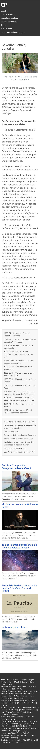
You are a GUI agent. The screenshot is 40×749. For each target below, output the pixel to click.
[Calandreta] (17, 721)
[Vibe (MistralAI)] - (8, 742)
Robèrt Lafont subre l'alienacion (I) (18, 438)
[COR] (33, 721)
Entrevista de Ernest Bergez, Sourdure (20, 435)
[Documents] (29, 717)
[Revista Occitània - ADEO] (27, 703)
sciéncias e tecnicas (9, 18)
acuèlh (3, 11)
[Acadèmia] (24, 724)
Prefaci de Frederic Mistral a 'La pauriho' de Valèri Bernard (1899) (19, 588)
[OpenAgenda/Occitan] (9, 733)
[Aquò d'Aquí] (14, 682)
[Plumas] (4, 705)
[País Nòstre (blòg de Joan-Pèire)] (13, 712)
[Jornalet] (15, 680)
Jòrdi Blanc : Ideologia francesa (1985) (20, 422)
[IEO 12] (12, 728)
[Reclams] (24, 700)
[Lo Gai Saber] (13, 700)
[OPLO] (19, 726)
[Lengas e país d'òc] (8, 703)
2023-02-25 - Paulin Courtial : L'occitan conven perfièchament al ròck (18, 354)
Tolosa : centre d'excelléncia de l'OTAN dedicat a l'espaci (19, 546)
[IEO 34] (4, 726)
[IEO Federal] (24, 733)
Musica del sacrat (11, 431)
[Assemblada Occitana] (18, 714)
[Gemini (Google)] (15, 740)
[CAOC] (32, 724)
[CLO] (25, 726)
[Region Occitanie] (27, 735)
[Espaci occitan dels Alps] (10, 696)
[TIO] (9, 721)
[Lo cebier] (21, 707)
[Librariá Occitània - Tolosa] (18, 691)
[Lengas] (32, 700)
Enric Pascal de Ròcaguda (15, 448)
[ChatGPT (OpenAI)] (30, 740)
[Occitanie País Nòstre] (9, 710)
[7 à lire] (32, 728)
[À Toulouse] (14, 735)
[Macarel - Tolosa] (16, 698)
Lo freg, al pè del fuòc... (15, 627)
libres (3, 25)
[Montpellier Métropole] (9, 738)
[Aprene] (4, 728)
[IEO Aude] (13, 731)
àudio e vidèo (6, 29)
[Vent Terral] (22, 686)
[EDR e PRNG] (17, 689)
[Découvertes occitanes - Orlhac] (21, 693)
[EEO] (31, 726)
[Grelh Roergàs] (21, 728)
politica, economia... (9, 21)
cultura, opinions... (8, 14)
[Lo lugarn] (11, 707)
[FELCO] (26, 721)
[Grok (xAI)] (19, 742)
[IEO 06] (12, 726)
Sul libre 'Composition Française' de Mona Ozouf (16, 466)
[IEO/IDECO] (32, 686)
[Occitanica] (14, 724)
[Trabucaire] (11, 686)
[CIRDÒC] (4, 724)
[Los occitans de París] (15, 717)
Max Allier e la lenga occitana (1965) (19, 452)
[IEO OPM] (22, 731)
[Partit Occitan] (31, 707)
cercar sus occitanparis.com (13, 32)
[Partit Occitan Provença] (28, 710)
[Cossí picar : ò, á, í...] (9, 719)
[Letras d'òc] (5, 689)
